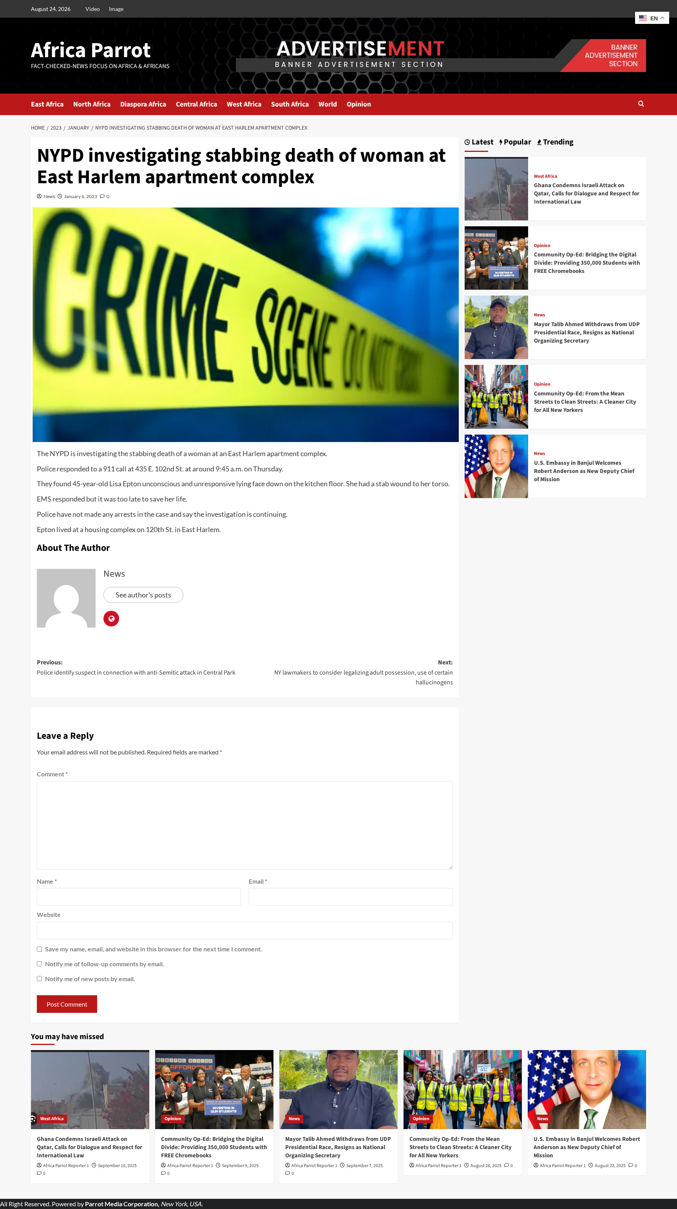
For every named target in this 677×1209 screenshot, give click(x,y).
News (49, 196)
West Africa (244, 104)
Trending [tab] (557, 142)
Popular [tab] (516, 142)
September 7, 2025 (364, 1165)
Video (92, 8)
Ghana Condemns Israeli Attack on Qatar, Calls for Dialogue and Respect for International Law (586, 193)
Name (47, 881)
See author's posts (143, 594)
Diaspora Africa (143, 104)
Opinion (359, 104)
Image (116, 8)
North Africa (91, 104)
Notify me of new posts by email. (90, 978)
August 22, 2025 (610, 1165)
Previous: (136, 667)
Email (258, 881)
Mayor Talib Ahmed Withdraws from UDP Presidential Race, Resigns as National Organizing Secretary (587, 332)
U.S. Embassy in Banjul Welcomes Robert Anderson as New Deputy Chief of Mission (584, 471)
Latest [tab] (482, 142)
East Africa (47, 104)
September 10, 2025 (117, 1165)
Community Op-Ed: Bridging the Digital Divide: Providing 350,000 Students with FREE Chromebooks (587, 263)
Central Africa (196, 104)
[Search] (641, 104)
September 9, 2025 (240, 1165)
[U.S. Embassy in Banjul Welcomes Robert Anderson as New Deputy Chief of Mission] (496, 465)
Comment (52, 774)
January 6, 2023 (80, 196)
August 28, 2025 (486, 1165)
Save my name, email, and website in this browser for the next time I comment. (153, 949)
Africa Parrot (91, 50)
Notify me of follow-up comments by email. (104, 963)
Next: (363, 672)
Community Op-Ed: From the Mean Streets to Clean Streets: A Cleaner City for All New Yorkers (585, 402)
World (328, 104)
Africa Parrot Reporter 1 (66, 1165)
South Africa (290, 104)
